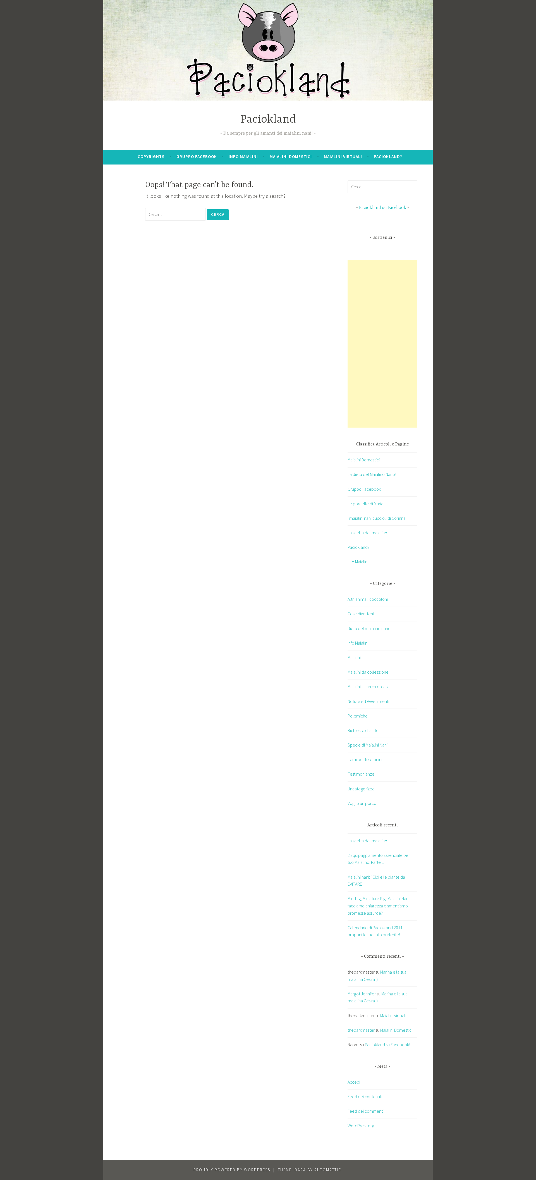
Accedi (354, 1082)
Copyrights (151, 156)
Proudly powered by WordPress (231, 1169)
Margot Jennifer (362, 994)
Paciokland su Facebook (382, 207)
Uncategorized (361, 789)
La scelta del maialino (367, 532)
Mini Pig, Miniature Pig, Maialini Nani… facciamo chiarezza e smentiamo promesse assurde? (381, 906)
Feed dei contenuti (365, 1096)
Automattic (327, 1169)
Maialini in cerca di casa (368, 686)
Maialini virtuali (343, 156)
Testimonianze (361, 774)
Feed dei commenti (366, 1111)
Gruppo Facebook (196, 156)
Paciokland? (388, 156)
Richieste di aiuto (363, 730)
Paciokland (268, 119)
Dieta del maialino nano (369, 628)
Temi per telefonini (365, 759)
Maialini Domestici (291, 156)
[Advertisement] (389, 344)
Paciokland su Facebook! (387, 1044)
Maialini (354, 657)
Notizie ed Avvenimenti (368, 701)
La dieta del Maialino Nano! (372, 474)
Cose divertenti (361, 613)
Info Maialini (243, 156)
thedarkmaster (361, 1030)
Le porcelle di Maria (365, 503)
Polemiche (358, 716)
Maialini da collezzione (368, 672)
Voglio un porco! (362, 803)
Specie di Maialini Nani (367, 745)
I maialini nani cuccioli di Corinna (377, 518)
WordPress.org (361, 1125)
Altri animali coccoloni (368, 599)
